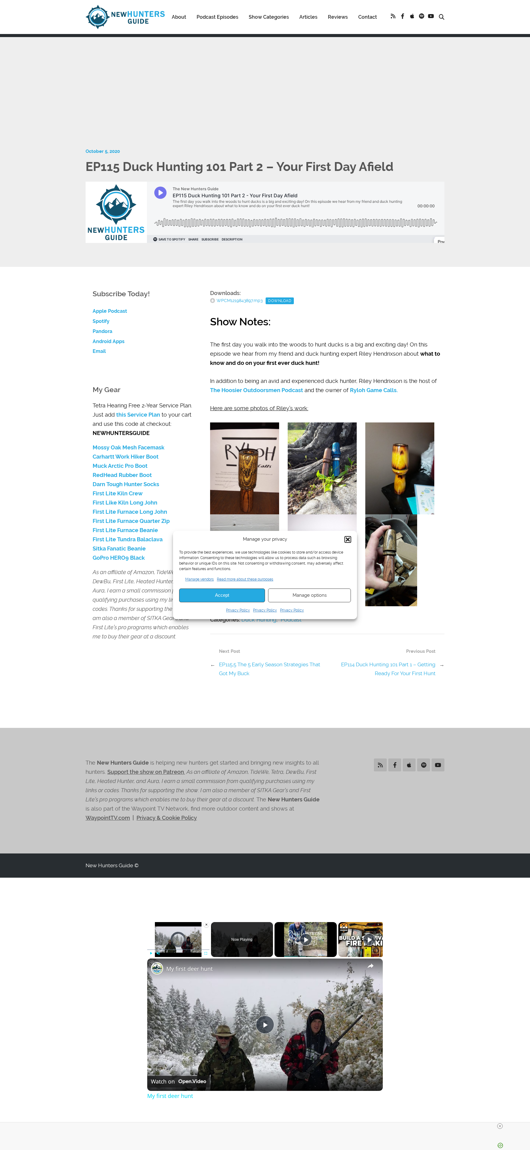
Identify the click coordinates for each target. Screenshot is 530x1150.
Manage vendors (199, 579)
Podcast (291, 620)
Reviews (338, 17)
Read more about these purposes (245, 579)
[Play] (151, 953)
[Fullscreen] (205, 953)
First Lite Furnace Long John (130, 512)
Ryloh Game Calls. (374, 390)
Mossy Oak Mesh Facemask (128, 447)
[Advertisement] (265, 80)
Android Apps (109, 341)
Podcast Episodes (217, 17)
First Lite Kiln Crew (118, 493)
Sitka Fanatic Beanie (119, 549)
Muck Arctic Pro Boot (120, 466)
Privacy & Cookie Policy (166, 818)
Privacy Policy (238, 610)
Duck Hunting (258, 620)
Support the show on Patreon (145, 772)
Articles (308, 17)
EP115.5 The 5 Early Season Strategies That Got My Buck (269, 668)
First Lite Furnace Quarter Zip (131, 521)
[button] (348, 539)
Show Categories (269, 17)
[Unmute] (158, 953)
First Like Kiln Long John (125, 503)
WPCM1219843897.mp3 (240, 300)
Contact (367, 17)
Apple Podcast (110, 311)
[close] (500, 1126)
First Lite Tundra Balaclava (128, 539)
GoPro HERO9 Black (119, 558)
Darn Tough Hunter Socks (126, 484)
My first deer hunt (189, 968)
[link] (157, 968)
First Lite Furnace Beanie (125, 530)
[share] (370, 966)
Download (279, 301)
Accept (222, 595)
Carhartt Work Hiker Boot (126, 457)
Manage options (310, 595)
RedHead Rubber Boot (122, 475)
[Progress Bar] (178, 949)
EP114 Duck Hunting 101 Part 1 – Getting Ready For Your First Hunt (388, 668)
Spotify (101, 321)
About (179, 17)
